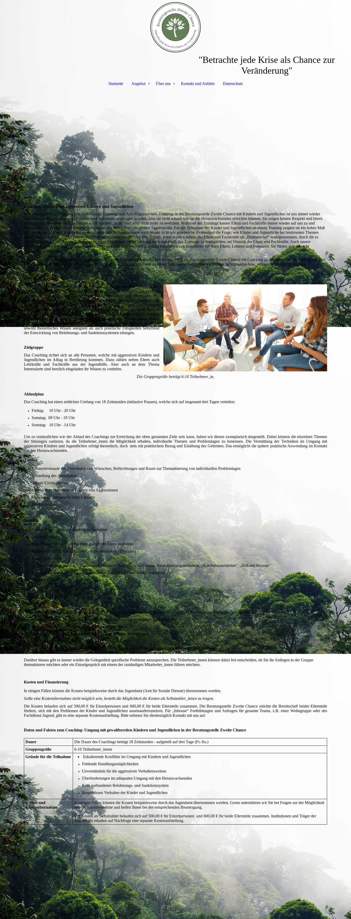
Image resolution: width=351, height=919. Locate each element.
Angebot (138, 83)
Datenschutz (233, 83)
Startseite (115, 83)
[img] (175, 27)
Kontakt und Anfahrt (198, 83)
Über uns (163, 83)
